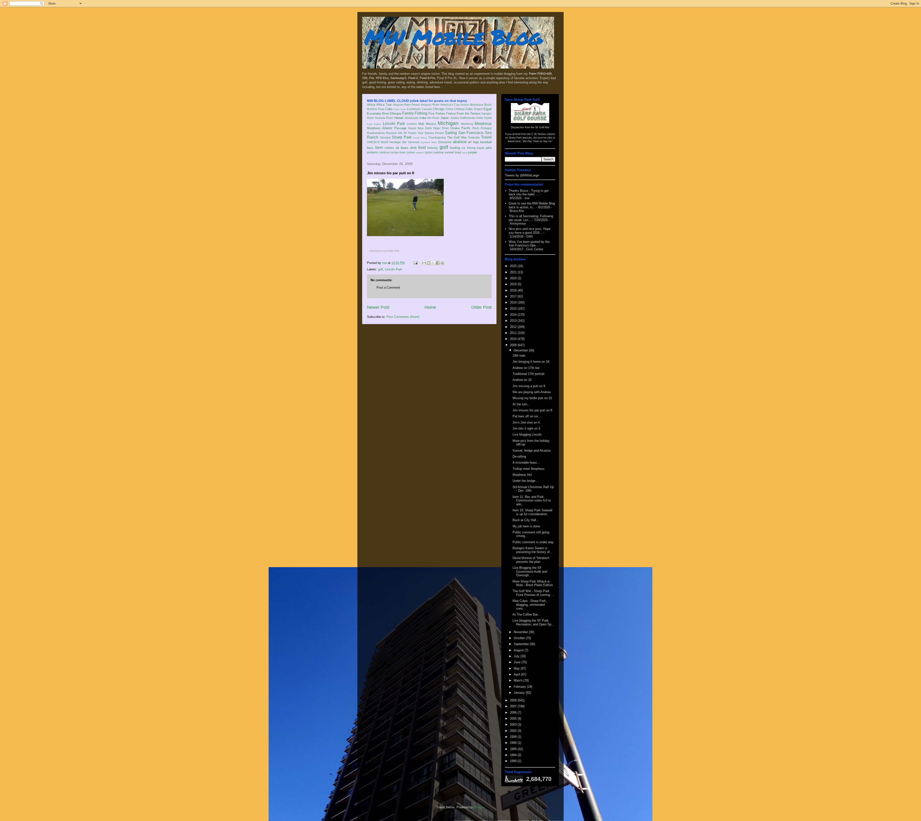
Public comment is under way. (533, 542)
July (517, 656)
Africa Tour (384, 104)
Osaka (455, 128)
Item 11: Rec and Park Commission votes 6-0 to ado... (532, 500)
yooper (472, 152)
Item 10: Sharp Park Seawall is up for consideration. (532, 512)
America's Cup (450, 104)
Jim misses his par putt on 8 (532, 410)
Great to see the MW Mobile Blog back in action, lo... (532, 205)
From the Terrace (468, 113)
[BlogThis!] (428, 263)
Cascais (427, 109)
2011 (514, 333)
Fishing (421, 113)
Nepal (412, 128)
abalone (460, 142)
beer (379, 148)
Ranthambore (376, 132)
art (470, 142)
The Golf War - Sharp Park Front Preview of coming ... (533, 593)
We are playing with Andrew (532, 392)
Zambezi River (429, 142)
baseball (486, 142)
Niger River (441, 128)
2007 (514, 706)
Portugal (486, 128)
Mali (421, 124)
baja (476, 142)
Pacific (466, 128)
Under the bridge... (525, 481)
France (451, 113)
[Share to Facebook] (437, 263)
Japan (444, 118)
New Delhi (425, 128)
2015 (514, 308)
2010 (514, 339)
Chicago (438, 109)
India (422, 118)
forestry (432, 148)
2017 (514, 296)
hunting (455, 148)
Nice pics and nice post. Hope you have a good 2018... (529, 230)
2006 (514, 712)
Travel (486, 137)
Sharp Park (402, 137)
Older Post (481, 307)
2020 (514, 278)
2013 (514, 320)
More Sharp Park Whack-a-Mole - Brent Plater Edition (533, 583)
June (517, 662)
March (518, 680)
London (412, 123)
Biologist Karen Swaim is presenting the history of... (533, 550)
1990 (514, 761)
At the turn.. (521, 404)
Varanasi (413, 142)
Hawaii (398, 118)
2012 (514, 327)
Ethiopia (395, 113)
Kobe (479, 117)
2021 (514, 272)
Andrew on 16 (522, 380)
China (449, 109)
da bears (402, 148)
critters (389, 148)
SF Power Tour (413, 132)
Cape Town (399, 109)
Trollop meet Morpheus (528, 469)
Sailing (451, 133)
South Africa (420, 137)
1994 (514, 755)
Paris (475, 128)
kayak (480, 147)
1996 (514, 743)
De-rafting (519, 456)
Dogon (478, 109)
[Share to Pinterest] (442, 263)
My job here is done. (527, 526)
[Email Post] (415, 263)
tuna (464, 152)
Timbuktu (474, 137)
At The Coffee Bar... (526, 614)
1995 (514, 749)
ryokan (410, 152)
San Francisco (471, 133)
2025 (514, 266)
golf (444, 147)
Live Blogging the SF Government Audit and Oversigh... (530, 571)
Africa (371, 104)
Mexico (431, 124)
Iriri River (433, 117)
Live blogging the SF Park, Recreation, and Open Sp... (533, 622)
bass (370, 148)
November (521, 632)
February (520, 686)
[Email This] (424, 263)
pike (489, 148)
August (519, 650)
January (520, 692)
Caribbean (414, 109)
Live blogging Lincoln (527, 434)
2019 (514, 284)
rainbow (384, 152)
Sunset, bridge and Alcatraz (532, 450)
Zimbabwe (445, 142)
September (522, 644)
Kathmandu (467, 117)
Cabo (388, 109)
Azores (464, 104)
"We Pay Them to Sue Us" (537, 141)
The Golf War (456, 137)
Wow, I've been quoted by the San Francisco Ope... (529, 243)
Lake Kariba (374, 124)
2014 (514, 314)
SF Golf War (542, 127)
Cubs (469, 109)
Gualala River (384, 117)
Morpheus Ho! (522, 475)
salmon (420, 152)
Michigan (448, 123)
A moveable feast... (526, 462)
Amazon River (430, 104)
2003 (514, 724)
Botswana (476, 104)
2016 (514, 302)
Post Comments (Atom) (402, 317)
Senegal (385, 137)
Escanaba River (378, 113)
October (520, 638)
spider (429, 152)
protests (372, 152)
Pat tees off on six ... (527, 416)
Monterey (467, 123)
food (422, 148)
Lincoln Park (394, 124)
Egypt (488, 109)
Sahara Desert (434, 132)
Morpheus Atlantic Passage (387, 128)
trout (458, 152)
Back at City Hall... (526, 520)
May (517, 668)
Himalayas (412, 117)
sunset (449, 152)
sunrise (438, 152)
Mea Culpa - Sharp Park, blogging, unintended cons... (530, 604)
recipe (394, 152)
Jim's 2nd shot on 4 (526, 422)
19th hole (519, 355)
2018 (514, 290)
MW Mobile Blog (453, 36)
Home (430, 307)
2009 (514, 345)
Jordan (454, 117)
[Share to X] (433, 263)
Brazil (488, 104)
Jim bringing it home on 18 (531, 361)
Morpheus (483, 124)
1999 (514, 737)
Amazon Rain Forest (406, 104)
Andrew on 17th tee (526, 368)
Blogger (479, 807)
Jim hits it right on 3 (526, 428)
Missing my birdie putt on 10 (532, 398)
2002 (514, 731)
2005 (514, 718)
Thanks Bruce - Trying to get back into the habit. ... (529, 192)
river (402, 152)
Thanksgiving (437, 137)
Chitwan (459, 109)
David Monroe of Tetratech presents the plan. (531, 560)
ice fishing (469, 147)
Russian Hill (394, 132)
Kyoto (488, 117)
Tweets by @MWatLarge (522, 175)
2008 (514, 700)
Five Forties (436, 113)
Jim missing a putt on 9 (529, 386)
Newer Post (378, 307)
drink (413, 148)
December (521, 350)
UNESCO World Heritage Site (387, 142)
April (517, 674)
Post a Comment (388, 287)
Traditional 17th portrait (528, 374)
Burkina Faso (375, 109)
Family (408, 113)
